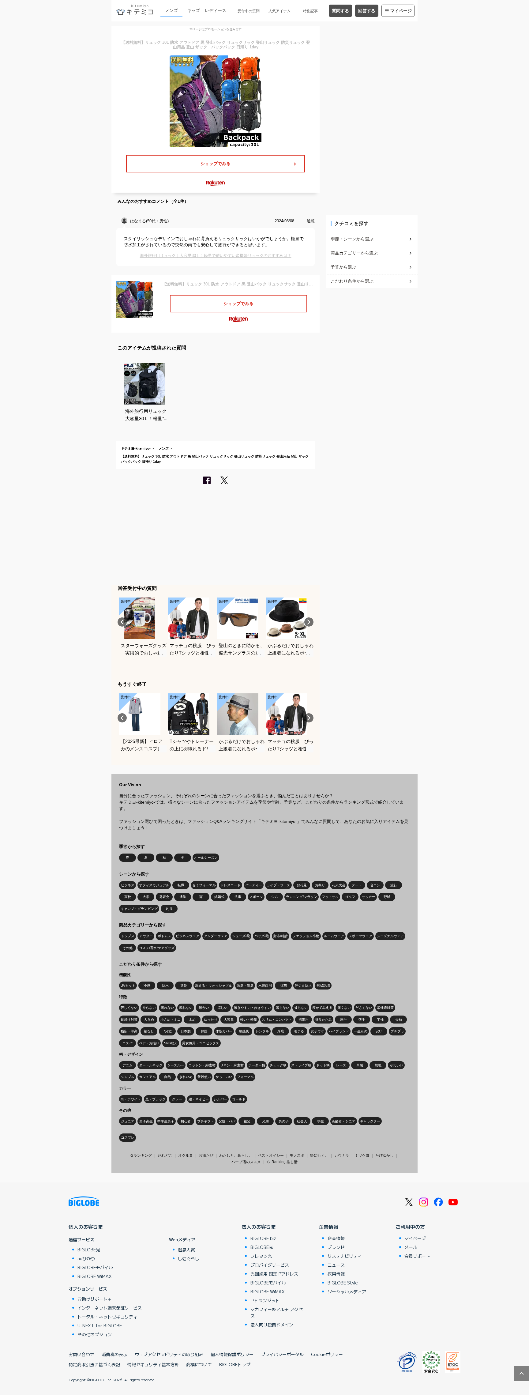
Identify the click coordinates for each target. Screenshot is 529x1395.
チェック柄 (278, 1065)
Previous (122, 622)
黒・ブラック (155, 1099)
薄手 (361, 1019)
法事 (237, 897)
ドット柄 (323, 1065)
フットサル (330, 897)
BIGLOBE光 (88, 1249)
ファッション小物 (305, 936)
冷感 (147, 985)
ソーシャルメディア (347, 1291)
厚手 (343, 1019)
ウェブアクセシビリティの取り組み (169, 1354)
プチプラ (397, 1031)
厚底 (280, 1031)
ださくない (363, 1007)
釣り (169, 909)
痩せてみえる (322, 1007)
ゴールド (239, 1099)
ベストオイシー (271, 1155)
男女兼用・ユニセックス (200, 1043)
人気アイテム (279, 11)
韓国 (204, 1031)
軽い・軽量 (248, 1019)
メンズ (171, 10)
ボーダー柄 (256, 1065)
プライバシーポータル (282, 1354)
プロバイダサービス (269, 1265)
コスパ (127, 1043)
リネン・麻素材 (232, 1065)
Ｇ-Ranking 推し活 (282, 1162)
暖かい (204, 1007)
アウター (146, 936)
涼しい (222, 1007)
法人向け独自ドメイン (271, 1324)
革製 (359, 1065)
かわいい (396, 1065)
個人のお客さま (86, 1226)
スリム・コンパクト (277, 1019)
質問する (340, 10)
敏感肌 (244, 1031)
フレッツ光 (261, 1256)
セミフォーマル (204, 885)
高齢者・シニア (343, 1121)
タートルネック (151, 1065)
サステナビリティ (345, 1256)
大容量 (229, 1019)
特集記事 (310, 11)
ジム (274, 897)
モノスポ (297, 1155)
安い (379, 1031)
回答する (366, 10)
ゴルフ (350, 897)
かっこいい (224, 1077)
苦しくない (129, 1007)
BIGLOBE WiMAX (94, 1276)
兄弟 (265, 1121)
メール (410, 1247)
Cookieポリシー (327, 1354)
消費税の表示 (114, 1354)
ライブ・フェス (278, 885)
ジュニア (127, 1121)
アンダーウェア (215, 936)
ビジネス (127, 885)
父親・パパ (227, 1121)
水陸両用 (265, 985)
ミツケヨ (362, 1155)
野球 (387, 897)
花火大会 (338, 885)
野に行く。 (319, 1155)
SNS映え (171, 1043)
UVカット (128, 985)
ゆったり (210, 1019)
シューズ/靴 (241, 936)
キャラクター (370, 1121)
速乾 (183, 985)
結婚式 (219, 897)
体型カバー (224, 1031)
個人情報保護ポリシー (232, 1354)
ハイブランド (339, 1031)
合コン (375, 885)
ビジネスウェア (187, 936)
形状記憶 (323, 985)
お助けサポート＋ (94, 1299)
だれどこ (165, 1155)
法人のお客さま (259, 1226)
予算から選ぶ (343, 267)
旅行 (393, 885)
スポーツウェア (360, 936)
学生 (320, 1121)
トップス (127, 936)
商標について (199, 1364)
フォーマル (245, 1077)
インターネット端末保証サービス (109, 1308)
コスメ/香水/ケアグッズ (156, 948)
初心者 (186, 1121)
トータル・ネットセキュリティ (107, 1317)
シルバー (220, 1099)
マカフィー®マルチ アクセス (276, 1312)
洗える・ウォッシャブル (213, 985)
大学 (146, 897)
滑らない (149, 1007)
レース (341, 1065)
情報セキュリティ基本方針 (153, 1364)
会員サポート (417, 1256)
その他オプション (94, 1334)
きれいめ (186, 1077)
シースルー (175, 1065)
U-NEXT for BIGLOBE (99, 1325)
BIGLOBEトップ (234, 1364)
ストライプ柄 (301, 1065)
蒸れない (167, 1007)
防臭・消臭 (245, 985)
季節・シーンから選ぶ (352, 238)
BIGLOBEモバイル (95, 1267)
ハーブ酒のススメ (246, 1162)
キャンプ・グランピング (139, 909)
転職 (181, 885)
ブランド (336, 1247)
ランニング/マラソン (301, 897)
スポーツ (256, 897)
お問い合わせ (81, 1354)
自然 (167, 1077)
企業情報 (328, 1226)
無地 (378, 1065)
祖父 (247, 1121)
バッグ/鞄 (261, 936)
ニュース (336, 1265)
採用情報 (336, 1274)
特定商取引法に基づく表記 (94, 1364)
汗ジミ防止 (303, 985)
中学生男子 (165, 1121)
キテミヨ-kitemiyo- (136, 448)
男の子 (284, 1121)
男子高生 (146, 1121)
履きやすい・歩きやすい (252, 1007)
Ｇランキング (141, 1155)
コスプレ (127, 1137)
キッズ (193, 10)
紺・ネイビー (199, 1099)
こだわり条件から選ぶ (352, 281)
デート (357, 885)
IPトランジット (265, 1300)
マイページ (401, 10)
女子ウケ (317, 1031)
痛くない (344, 1007)
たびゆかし (384, 1155)
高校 (127, 897)
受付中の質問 (249, 11)
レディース (215, 10)
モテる (299, 1031)
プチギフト (205, 1121)
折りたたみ (323, 1019)
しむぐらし (188, 1258)
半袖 (380, 1019)
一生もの (360, 1031)
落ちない (282, 1007)
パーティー (253, 885)
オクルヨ (185, 1155)
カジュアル (147, 1077)
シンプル (127, 1077)
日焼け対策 (129, 1019)
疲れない (186, 1007)
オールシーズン (206, 857)
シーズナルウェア (390, 936)
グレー (177, 1099)
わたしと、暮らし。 (235, 1155)
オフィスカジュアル (154, 885)
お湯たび (206, 1155)
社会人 (302, 1121)
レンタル (262, 1031)
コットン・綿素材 (202, 1065)
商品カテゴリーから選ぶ (354, 253)
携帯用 (303, 1019)
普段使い (204, 1077)
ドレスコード (230, 885)
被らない (301, 1007)
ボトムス (164, 936)
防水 (165, 985)
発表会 (164, 897)
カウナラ (341, 1155)
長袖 (398, 1019)
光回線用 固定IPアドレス (274, 1274)
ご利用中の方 (410, 1226)
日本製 (186, 1031)
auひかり (86, 1258)
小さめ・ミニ (170, 1019)
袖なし (149, 1031)
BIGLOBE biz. (263, 1238)
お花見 (302, 885)
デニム (127, 1065)
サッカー (368, 897)
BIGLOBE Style (343, 1283)
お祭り (320, 885)
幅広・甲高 (129, 1031)
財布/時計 (280, 936)
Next (308, 622)
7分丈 (167, 1031)
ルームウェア (334, 936)
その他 (127, 948)
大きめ (149, 1019)
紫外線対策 (385, 1007)
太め (192, 1019)
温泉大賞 (186, 1249)
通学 (182, 897)
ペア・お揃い (149, 1043)
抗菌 (283, 985)
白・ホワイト (131, 1099)
